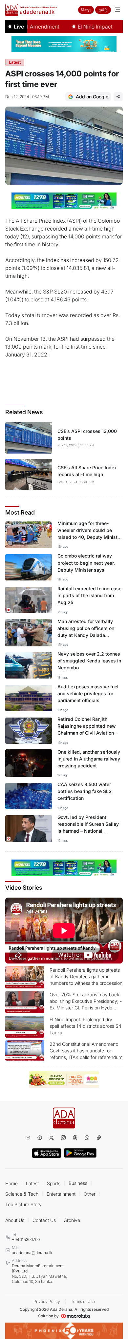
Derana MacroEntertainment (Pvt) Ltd (39, 1273)
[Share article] (118, 96)
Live (19, 26)
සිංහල (86, 9)
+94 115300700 (26, 1239)
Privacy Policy (46, 1301)
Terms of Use (83, 1301)
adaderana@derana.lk (32, 1252)
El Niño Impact (85, 26)
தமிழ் (103, 9)
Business (78, 1183)
